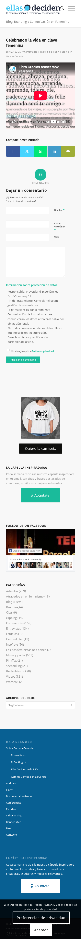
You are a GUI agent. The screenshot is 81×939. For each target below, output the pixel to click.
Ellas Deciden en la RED (24, 769)
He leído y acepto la (32, 351)
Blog (45, 51)
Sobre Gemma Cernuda (19, 748)
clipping (53, 51)
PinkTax (11, 660)
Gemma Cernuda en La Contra (28, 776)
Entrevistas (13, 628)
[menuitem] (60, 8)
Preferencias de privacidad (41, 917)
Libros (9, 790)
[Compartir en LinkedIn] (54, 151)
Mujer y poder (15, 655)
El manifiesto (18, 755)
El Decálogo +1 (19, 762)
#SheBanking (13, 815)
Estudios (11, 634)
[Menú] (69, 8)
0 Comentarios (29, 51)
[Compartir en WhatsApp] (40, 151)
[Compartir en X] (27, 151)
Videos (61, 51)
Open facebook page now (26, 550)
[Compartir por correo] (68, 151)
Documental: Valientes (19, 796)
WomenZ (12, 682)
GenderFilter (14, 639)
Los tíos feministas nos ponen (26, 650)
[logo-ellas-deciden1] (33, 8)
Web (56, 236)
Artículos (12, 591)
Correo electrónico (59, 227)
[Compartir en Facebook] (13, 151)
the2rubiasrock (16, 671)
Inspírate (12, 644)
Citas (9, 612)
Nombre (59, 210)
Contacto (11, 834)
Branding (12, 607)
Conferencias (15, 623)
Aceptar (41, 930)
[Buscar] (60, 8)
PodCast (11, 783)
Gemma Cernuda (14, 56)
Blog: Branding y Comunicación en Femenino (37, 22)
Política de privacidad (43, 351)
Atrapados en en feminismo (25, 596)
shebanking (14, 666)
